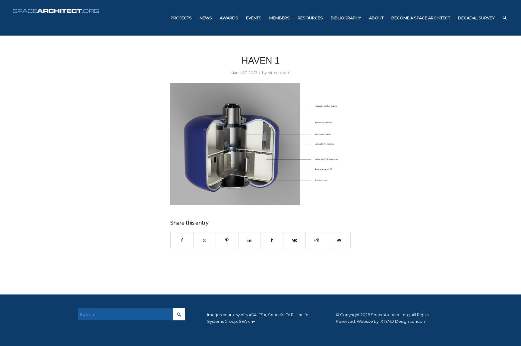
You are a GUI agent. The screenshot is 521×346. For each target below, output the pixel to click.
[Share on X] (205, 240)
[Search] (504, 18)
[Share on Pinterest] (227, 240)
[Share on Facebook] (182, 240)
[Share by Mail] (339, 240)
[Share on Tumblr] (272, 240)
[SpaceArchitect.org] (56, 18)
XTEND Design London (402, 321)
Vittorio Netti (279, 73)
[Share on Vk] (294, 240)
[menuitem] (181, 18)
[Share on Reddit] (317, 240)
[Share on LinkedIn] (249, 240)
